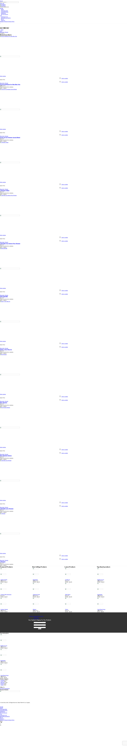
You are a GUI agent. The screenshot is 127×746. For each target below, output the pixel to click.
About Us (3, 20)
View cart (2, 3)
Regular (6, 83)
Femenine (3, 680)
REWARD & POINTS (6, 18)
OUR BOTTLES (3, 710)
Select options (3, 76)
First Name (39, 621)
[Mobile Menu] (0, 22)
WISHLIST (2, 711)
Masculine (2, 83)
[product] (63, 56)
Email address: (40, 626)
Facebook (2, 688)
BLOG (1, 717)
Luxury (2, 681)
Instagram (7, 688)
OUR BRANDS (3, 709)
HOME (1, 706)
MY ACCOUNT (4, 14)
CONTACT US (3, 715)
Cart (1, 714)
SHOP (1, 708)
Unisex (2, 684)
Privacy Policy (36, 618)
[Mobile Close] (1, 705)
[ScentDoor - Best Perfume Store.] (63, 5)
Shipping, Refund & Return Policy (7, 21)
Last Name (39, 623)
